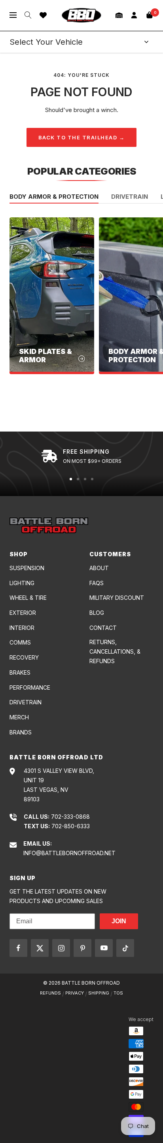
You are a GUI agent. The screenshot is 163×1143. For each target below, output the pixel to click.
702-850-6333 (70, 826)
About (99, 568)
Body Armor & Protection (54, 197)
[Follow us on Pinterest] (82, 948)
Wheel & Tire (28, 597)
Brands (20, 732)
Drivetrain (129, 197)
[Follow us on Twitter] (40, 948)
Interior (21, 627)
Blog (96, 612)
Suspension (26, 568)
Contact (103, 627)
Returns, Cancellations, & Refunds (114, 651)
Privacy (74, 993)
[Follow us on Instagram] (61, 948)
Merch (19, 717)
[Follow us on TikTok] (125, 948)
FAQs (96, 583)
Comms (20, 642)
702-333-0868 (70, 816)
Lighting (21, 583)
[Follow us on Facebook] (18, 948)
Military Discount (116, 597)
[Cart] (150, 15)
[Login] (134, 15)
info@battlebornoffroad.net (69, 853)
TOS (118, 993)
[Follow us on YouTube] (104, 948)
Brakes (19, 672)
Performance (29, 687)
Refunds (50, 993)
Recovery (24, 657)
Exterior (22, 612)
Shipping (98, 993)
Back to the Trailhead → (81, 137)
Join (119, 921)
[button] (119, 15)
